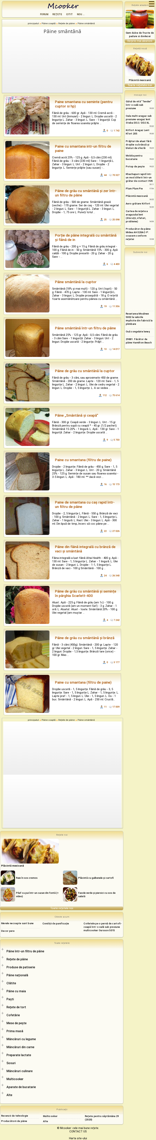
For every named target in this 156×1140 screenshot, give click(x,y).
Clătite (11, 983)
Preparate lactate (18, 1055)
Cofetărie (13, 1015)
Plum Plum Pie (134, 188)
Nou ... (81, 14)
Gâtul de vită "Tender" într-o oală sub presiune (139, 105)
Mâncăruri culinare (19, 1071)
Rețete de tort (16, 1007)
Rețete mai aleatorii (139, 41)
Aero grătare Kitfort (138, 203)
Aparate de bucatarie (21, 1087)
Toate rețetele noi (61, 908)
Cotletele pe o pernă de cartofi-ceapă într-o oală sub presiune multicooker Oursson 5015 (103, 927)
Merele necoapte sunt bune (17, 923)
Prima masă (14, 1031)
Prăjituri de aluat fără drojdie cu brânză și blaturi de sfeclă (138, 144)
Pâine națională (17, 975)
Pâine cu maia (16, 991)
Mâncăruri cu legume (21, 1039)
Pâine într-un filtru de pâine (25, 951)
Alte (9, 1095)
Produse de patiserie (20, 967)
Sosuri (11, 1063)
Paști (10, 999)
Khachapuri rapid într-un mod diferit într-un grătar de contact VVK (139, 177)
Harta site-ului (78, 1138)
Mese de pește (16, 1023)
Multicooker (14, 1079)
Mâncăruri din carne (20, 1047)
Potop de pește (135, 166)
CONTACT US (78, 1131)
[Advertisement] (62, 63)
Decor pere (7, 930)
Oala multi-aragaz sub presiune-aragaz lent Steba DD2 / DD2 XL (139, 119)
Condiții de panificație (55, 923)
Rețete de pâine (17, 959)
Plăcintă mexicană (140, 80)
